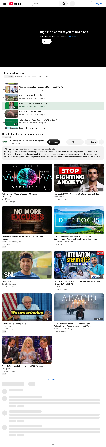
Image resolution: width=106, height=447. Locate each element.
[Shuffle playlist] (11, 80)
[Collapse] (100, 74)
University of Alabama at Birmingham (28, 76)
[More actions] (101, 142)
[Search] (63, 3)
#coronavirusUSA (43, 149)
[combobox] (46, 3)
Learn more (73, 36)
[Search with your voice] (72, 3)
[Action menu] (100, 80)
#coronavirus (30, 149)
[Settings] (86, 3)
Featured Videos (14, 73)
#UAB (54, 149)
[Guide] (4, 3)
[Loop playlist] (5, 80)
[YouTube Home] (15, 3)
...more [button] (98, 157)
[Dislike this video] (80, 142)
